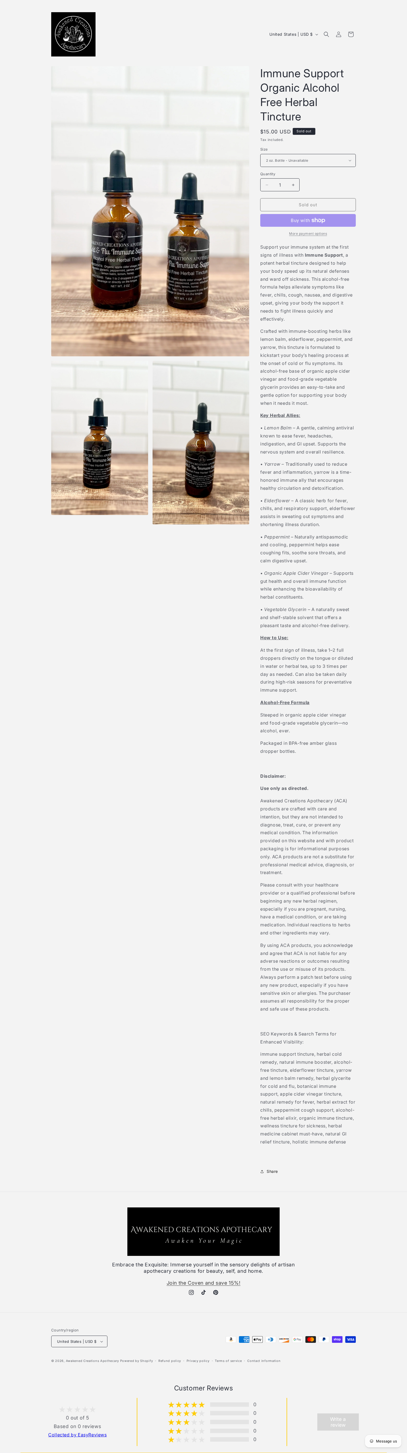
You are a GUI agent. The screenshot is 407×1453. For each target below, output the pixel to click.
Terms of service (228, 1361)
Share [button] (272, 1171)
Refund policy (169, 1361)
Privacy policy (198, 1361)
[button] (326, 34)
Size (264, 149)
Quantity (267, 174)
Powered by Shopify (136, 1361)
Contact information (263, 1361)
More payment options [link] (308, 233)
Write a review (338, 1422)
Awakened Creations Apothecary (92, 1361)
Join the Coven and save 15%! (204, 1283)
